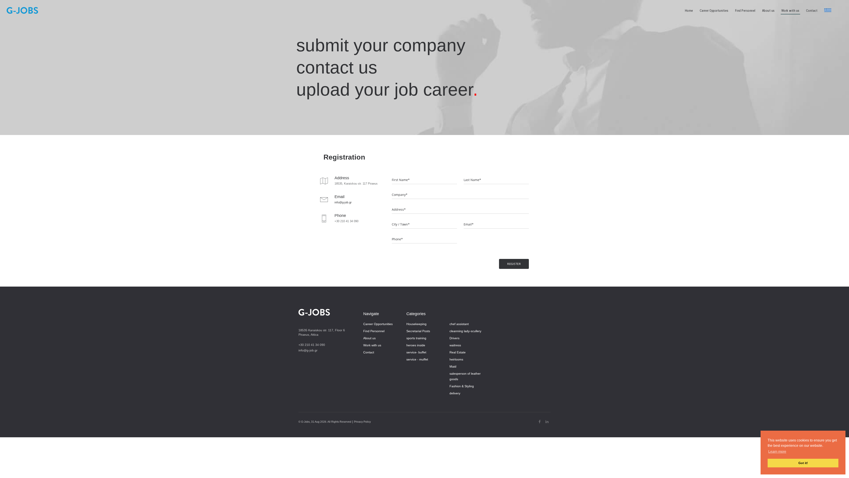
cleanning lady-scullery (465, 331)
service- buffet (416, 352)
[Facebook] (540, 422)
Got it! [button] (803, 463)
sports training (416, 338)
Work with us (372, 345)
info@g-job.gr (343, 202)
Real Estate (457, 352)
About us (369, 338)
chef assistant (459, 324)
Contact (368, 352)
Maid (452, 366)
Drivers (454, 338)
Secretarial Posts (418, 331)
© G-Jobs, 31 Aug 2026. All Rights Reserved (324, 421)
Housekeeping (416, 324)
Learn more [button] (777, 451)
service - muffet (417, 359)
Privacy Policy (362, 421)
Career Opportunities (378, 324)
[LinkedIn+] (547, 422)
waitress (455, 345)
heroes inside (415, 345)
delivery (454, 393)
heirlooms (456, 359)
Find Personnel (373, 331)
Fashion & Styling (461, 386)
